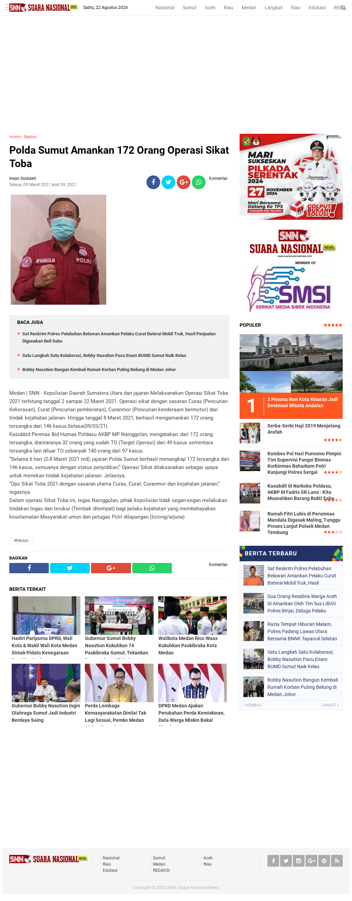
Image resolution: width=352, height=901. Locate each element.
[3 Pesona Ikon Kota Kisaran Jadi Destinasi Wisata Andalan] (291, 362)
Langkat (274, 7)
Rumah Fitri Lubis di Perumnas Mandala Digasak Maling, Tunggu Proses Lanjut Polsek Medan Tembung (303, 523)
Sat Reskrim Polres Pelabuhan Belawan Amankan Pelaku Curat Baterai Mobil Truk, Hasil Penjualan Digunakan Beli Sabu (301, 576)
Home (15, 136)
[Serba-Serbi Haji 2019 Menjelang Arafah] (250, 432)
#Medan (21, 540)
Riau (228, 7)
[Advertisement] (176, 82)
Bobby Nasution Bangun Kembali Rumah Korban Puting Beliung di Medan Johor (99, 369)
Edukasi (317, 7)
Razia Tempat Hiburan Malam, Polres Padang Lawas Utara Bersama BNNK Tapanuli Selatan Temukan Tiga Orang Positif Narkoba (302, 631)
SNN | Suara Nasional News (193, 887)
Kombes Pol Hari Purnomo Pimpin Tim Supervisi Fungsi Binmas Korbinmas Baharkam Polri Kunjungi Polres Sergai (304, 463)
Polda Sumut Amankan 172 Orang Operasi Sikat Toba (119, 157)
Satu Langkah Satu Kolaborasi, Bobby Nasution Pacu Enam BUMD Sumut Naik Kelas (104, 355)
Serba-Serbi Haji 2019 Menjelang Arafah (303, 429)
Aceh (210, 7)
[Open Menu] (8, 7)
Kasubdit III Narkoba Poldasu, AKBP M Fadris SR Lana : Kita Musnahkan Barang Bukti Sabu (300, 492)
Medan (249, 7)
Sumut (190, 7)
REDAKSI (161, 870)
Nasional (164, 7)
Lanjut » (330, 705)
